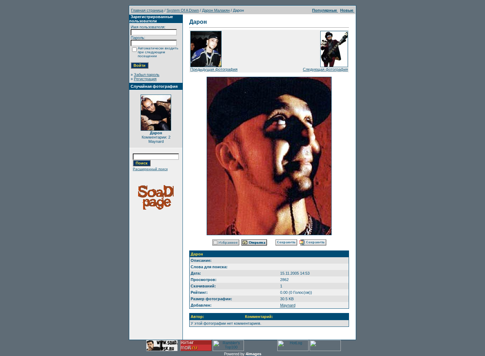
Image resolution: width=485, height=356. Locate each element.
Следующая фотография (325, 69)
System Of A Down (183, 10)
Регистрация (145, 79)
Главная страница (147, 10)
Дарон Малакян (216, 10)
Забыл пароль (146, 74)
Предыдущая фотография (214, 69)
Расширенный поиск (150, 169)
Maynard (287, 305)
